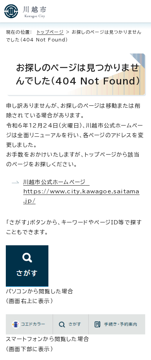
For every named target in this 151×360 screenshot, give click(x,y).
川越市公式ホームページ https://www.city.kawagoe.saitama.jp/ (81, 191)
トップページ (50, 32)
